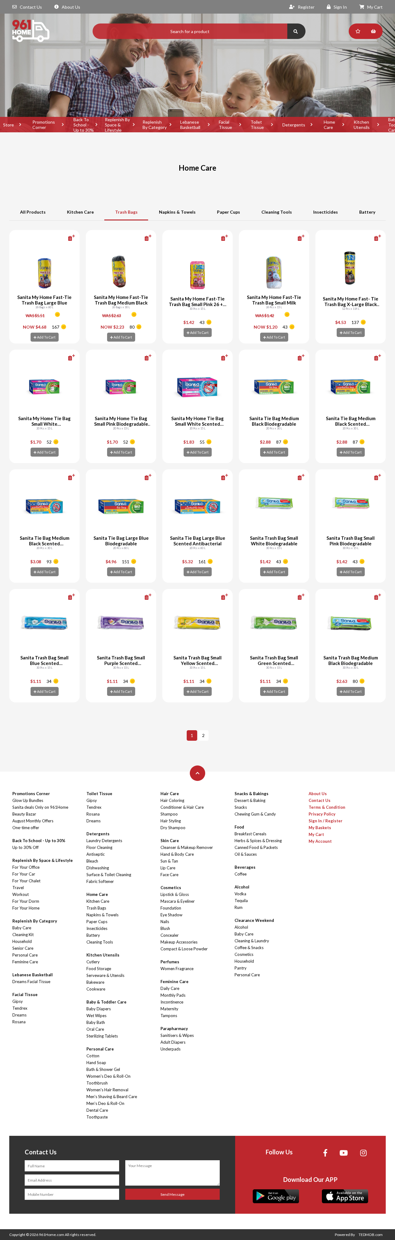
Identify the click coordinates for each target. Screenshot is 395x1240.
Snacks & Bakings (251, 793)
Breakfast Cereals (250, 833)
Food (239, 827)
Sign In (340, 7)
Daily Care (169, 988)
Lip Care (167, 867)
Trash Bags (126, 212)
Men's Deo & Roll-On (105, 1103)
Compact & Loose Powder (184, 948)
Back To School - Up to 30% (83, 124)
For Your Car (23, 873)
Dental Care (97, 1110)
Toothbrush (97, 1082)
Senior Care (22, 948)
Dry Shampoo (172, 827)
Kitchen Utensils (362, 124)
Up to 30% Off (25, 847)
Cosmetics (170, 887)
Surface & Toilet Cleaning (108, 874)
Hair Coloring (172, 800)
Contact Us (31, 7)
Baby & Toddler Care (106, 1001)
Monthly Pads (172, 995)
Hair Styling (170, 820)
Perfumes (169, 961)
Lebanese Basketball (190, 124)
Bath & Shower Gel (103, 1069)
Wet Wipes (96, 1015)
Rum (239, 907)
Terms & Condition (327, 807)
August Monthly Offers (32, 820)
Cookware (95, 988)
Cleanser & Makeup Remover (186, 847)
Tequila (241, 900)
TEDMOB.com (371, 1234)
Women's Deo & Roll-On (108, 1076)
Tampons (168, 1015)
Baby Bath (95, 1022)
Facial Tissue (225, 124)
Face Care (169, 874)
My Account (320, 841)
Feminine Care (25, 961)
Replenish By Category (155, 124)
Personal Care (25, 954)
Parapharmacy (174, 1028)
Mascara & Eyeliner (177, 901)
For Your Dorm (25, 901)
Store (8, 124)
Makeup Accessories (179, 942)
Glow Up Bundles (27, 800)
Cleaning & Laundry (252, 940)
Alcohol (242, 886)
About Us (71, 7)
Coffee (241, 873)
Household (22, 941)
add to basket (61, 238)
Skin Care (169, 840)
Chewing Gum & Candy (255, 814)
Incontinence (171, 1001)
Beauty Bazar (24, 814)
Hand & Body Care (177, 854)
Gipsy (17, 1001)
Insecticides (325, 212)
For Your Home (26, 907)
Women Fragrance (176, 968)
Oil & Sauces (246, 854)
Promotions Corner (43, 124)
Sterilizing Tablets (102, 1035)
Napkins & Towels (177, 212)
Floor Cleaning (99, 847)
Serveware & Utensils (105, 975)
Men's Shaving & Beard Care (111, 1096)
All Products (33, 212)
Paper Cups (228, 212)
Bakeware (95, 982)
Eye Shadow (171, 914)
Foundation (170, 907)
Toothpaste (97, 1116)
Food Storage (98, 968)
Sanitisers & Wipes (177, 1035)
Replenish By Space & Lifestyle (117, 124)
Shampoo (169, 814)
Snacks (241, 807)
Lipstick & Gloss (174, 894)
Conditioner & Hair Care (182, 807)
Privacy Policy (322, 814)
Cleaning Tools (276, 212)
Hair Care (169, 793)
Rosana (19, 1021)
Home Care (329, 124)
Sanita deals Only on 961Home (40, 807)
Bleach (92, 861)
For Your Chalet (26, 880)
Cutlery (93, 961)
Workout (20, 894)
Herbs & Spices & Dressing (258, 840)
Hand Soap (96, 1062)
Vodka (240, 893)
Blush (165, 928)
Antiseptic (95, 854)
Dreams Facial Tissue (31, 981)
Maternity (169, 1008)
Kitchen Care (80, 212)
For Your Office (26, 867)
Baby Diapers (98, 1008)
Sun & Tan (169, 861)
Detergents (293, 124)
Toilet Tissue (257, 124)
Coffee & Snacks (249, 947)
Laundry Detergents (104, 840)
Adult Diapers (172, 1042)
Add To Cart (46, 337)
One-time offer (25, 827)
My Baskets (320, 827)
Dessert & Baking (250, 800)
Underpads (170, 1048)
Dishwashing (97, 867)
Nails (164, 921)
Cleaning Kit (23, 934)
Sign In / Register (326, 820)
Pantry (241, 967)
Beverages (245, 867)
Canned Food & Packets (256, 847)
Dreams (19, 1014)
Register (306, 7)
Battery (367, 212)
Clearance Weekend (254, 920)
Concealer (169, 935)
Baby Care (21, 927)
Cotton (92, 1055)
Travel (18, 887)
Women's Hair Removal (107, 1089)
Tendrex (19, 1008)
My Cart (375, 7)
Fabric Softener (100, 881)
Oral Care (95, 1029)
